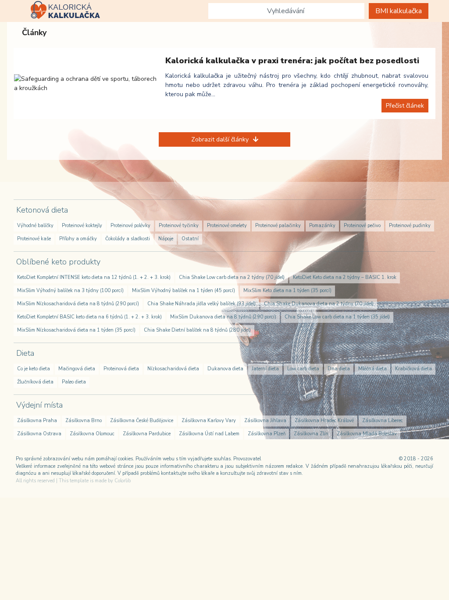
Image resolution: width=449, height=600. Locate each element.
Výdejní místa (39, 405)
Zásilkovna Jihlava (265, 420)
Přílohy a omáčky (78, 238)
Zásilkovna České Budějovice (141, 420)
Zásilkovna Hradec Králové (324, 420)
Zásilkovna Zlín (311, 433)
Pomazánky (322, 225)
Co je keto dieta (33, 368)
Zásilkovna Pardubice (147, 433)
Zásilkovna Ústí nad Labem (209, 433)
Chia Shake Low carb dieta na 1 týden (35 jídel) (337, 317)
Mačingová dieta (76, 368)
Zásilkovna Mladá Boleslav (367, 433)
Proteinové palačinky (278, 225)
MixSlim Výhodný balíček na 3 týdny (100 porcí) (70, 290)
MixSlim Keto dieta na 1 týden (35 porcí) (287, 290)
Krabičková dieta (413, 368)
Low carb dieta (303, 368)
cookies (125, 458)
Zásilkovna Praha (37, 420)
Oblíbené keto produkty (58, 262)
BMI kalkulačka (398, 11)
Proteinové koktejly (82, 225)
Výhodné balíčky (35, 225)
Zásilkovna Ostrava (39, 433)
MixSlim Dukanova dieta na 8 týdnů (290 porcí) (223, 317)
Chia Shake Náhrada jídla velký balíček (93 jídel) (201, 303)
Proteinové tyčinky (179, 225)
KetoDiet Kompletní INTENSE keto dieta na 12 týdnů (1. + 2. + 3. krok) (94, 277)
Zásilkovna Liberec (382, 420)
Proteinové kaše (34, 238)
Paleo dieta (74, 382)
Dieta (25, 353)
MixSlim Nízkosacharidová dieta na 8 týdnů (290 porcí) (78, 303)
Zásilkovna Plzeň (266, 433)
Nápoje (165, 238)
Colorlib (122, 480)
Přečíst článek (405, 105)
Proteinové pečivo (362, 225)
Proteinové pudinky (410, 225)
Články (34, 32)
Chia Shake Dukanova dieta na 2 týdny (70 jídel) (319, 303)
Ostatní (190, 238)
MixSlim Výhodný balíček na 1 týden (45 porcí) (183, 290)
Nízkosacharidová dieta (173, 368)
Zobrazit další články (220, 139)
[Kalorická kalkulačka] (64, 11)
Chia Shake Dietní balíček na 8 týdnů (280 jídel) (197, 330)
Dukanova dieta (225, 368)
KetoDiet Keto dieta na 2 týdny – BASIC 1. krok (344, 277)
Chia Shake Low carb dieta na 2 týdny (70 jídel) (232, 277)
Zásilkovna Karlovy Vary (209, 420)
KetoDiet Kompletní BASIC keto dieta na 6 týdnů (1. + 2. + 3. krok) (89, 317)
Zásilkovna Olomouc (92, 433)
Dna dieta (339, 368)
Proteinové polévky (130, 225)
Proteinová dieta (121, 368)
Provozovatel (247, 458)
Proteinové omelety (227, 225)
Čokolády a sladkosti (127, 238)
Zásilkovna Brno (83, 420)
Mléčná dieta (372, 368)
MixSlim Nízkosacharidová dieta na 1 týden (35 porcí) (76, 330)
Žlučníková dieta (35, 382)
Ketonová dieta (42, 210)
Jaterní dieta (265, 368)
